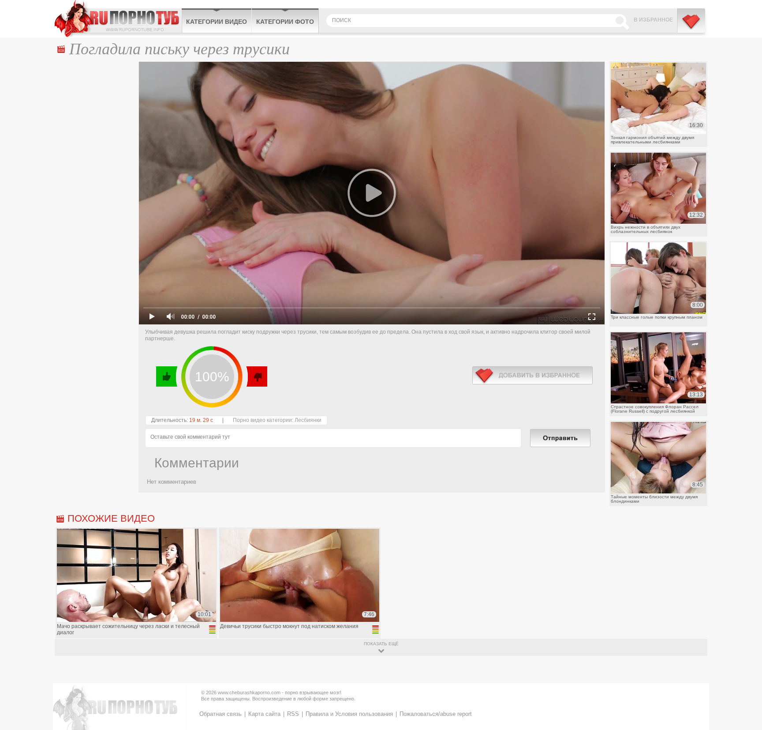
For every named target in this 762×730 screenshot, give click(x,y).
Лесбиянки (308, 420)
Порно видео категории (262, 420)
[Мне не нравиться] (256, 376)
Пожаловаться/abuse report (436, 714)
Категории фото (285, 21)
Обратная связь (220, 714)
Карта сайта (264, 714)
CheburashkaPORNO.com (118, 18)
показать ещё (381, 643)
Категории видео (216, 21)
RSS (293, 714)
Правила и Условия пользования (349, 714)
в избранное (532, 375)
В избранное (653, 20)
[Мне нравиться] (167, 376)
